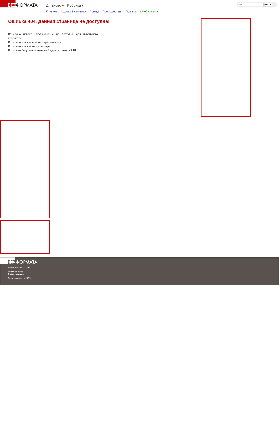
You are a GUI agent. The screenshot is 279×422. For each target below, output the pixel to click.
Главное (51, 11)
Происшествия (112, 11)
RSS (28, 278)
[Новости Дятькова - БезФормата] (19, 4)
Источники (79, 11)
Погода (94, 11)
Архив (65, 11)
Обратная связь (15, 272)
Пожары (131, 11)
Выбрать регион (16, 274)
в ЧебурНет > (149, 11)
